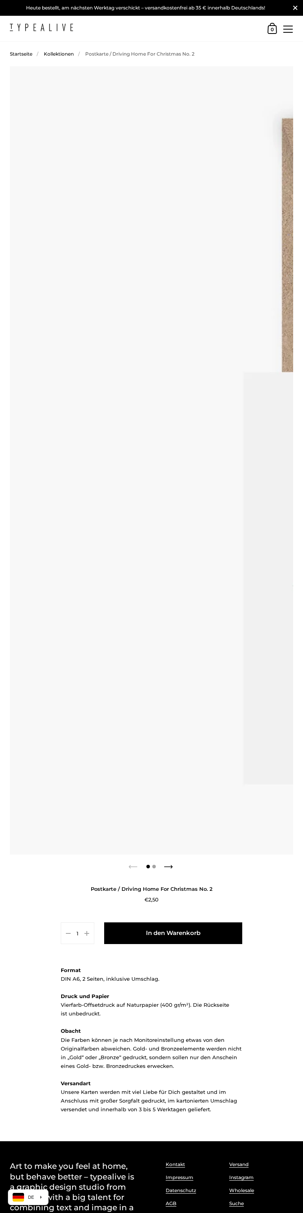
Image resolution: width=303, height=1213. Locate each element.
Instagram (241, 1177)
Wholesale (241, 1190)
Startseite (21, 54)
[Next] (169, 864)
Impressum (179, 1177)
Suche (236, 1203)
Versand (239, 1164)
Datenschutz (181, 1190)
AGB (171, 1203)
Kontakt (175, 1164)
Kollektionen (59, 54)
